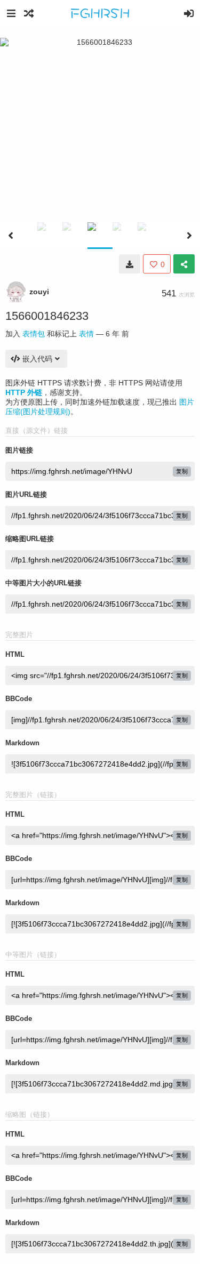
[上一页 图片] (10, 235)
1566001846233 (47, 316)
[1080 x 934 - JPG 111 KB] (129, 263)
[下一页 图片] (189, 235)
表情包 (33, 333)
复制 (182, 471)
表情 (86, 333)
